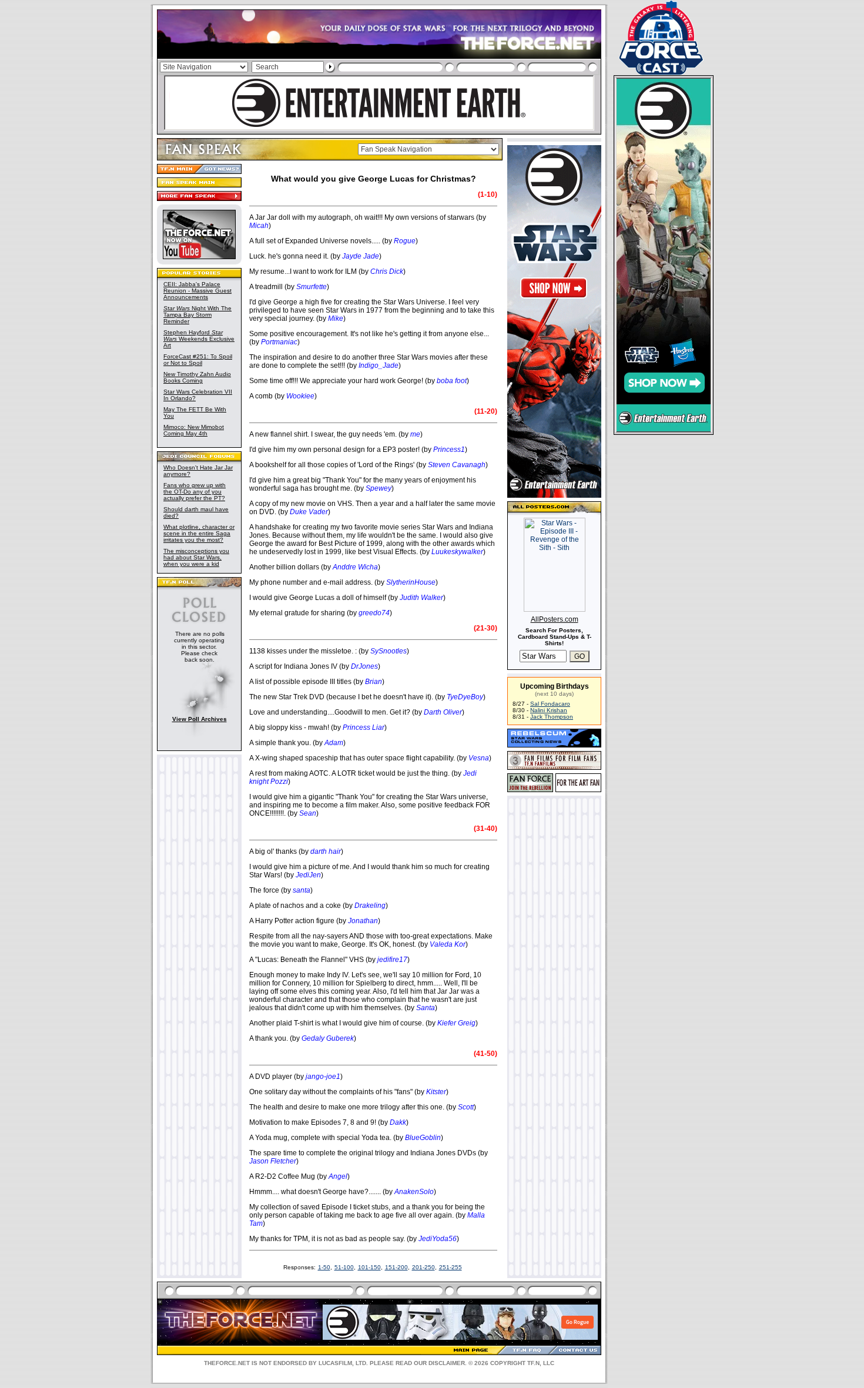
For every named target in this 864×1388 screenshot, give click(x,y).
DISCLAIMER (446, 1363)
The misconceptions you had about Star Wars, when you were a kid (196, 557)
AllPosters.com (554, 619)
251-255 (450, 1267)
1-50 (324, 1267)
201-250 (423, 1267)
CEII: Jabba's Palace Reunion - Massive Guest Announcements (197, 290)
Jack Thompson (551, 716)
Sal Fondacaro (550, 703)
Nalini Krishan (548, 710)
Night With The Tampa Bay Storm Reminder (197, 314)
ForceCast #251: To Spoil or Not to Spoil (197, 359)
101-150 (369, 1267)
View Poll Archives (199, 719)
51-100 (344, 1267)
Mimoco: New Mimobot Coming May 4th (193, 430)
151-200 (396, 1267)
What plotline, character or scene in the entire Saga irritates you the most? (199, 533)
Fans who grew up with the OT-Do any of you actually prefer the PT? (194, 491)
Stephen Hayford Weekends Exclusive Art (199, 338)
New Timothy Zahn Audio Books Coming (197, 377)
